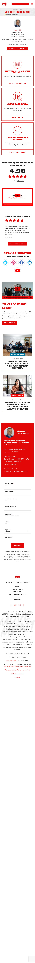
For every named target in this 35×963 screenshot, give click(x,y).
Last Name (9, 491)
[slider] (17, 204)
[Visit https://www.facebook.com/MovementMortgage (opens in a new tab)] (21, 262)
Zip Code (8, 537)
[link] (4, 4)
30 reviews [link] (20, 181)
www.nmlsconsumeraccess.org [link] (13, 632)
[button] (32, 3)
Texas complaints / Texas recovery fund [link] (17, 670)
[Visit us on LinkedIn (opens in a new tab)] (15, 605)
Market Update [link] (17, 395)
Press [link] (17, 597)
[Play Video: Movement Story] (17, 195)
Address (8, 514)
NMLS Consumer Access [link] (17, 594)
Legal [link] (17, 586)
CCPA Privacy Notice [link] (17, 674)
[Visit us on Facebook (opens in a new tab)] (24, 605)
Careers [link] (17, 599)
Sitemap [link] (17, 677)
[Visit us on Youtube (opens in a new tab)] (20, 605)
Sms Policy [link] (17, 591)
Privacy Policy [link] (17, 589)
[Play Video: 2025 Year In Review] (17, 289)
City (6, 522)
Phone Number (10, 506)
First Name (9, 483)
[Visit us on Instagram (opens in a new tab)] (11, 605)
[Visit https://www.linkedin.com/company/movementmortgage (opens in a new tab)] (29, 262)
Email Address (10, 499)
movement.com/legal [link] (10, 637)
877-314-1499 (11, 661)
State (7, 529)
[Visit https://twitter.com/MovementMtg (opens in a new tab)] (5, 262)
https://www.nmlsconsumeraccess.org (17, 666)
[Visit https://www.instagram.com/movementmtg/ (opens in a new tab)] (13, 262)
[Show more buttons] (31, 204)
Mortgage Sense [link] (17, 355)
